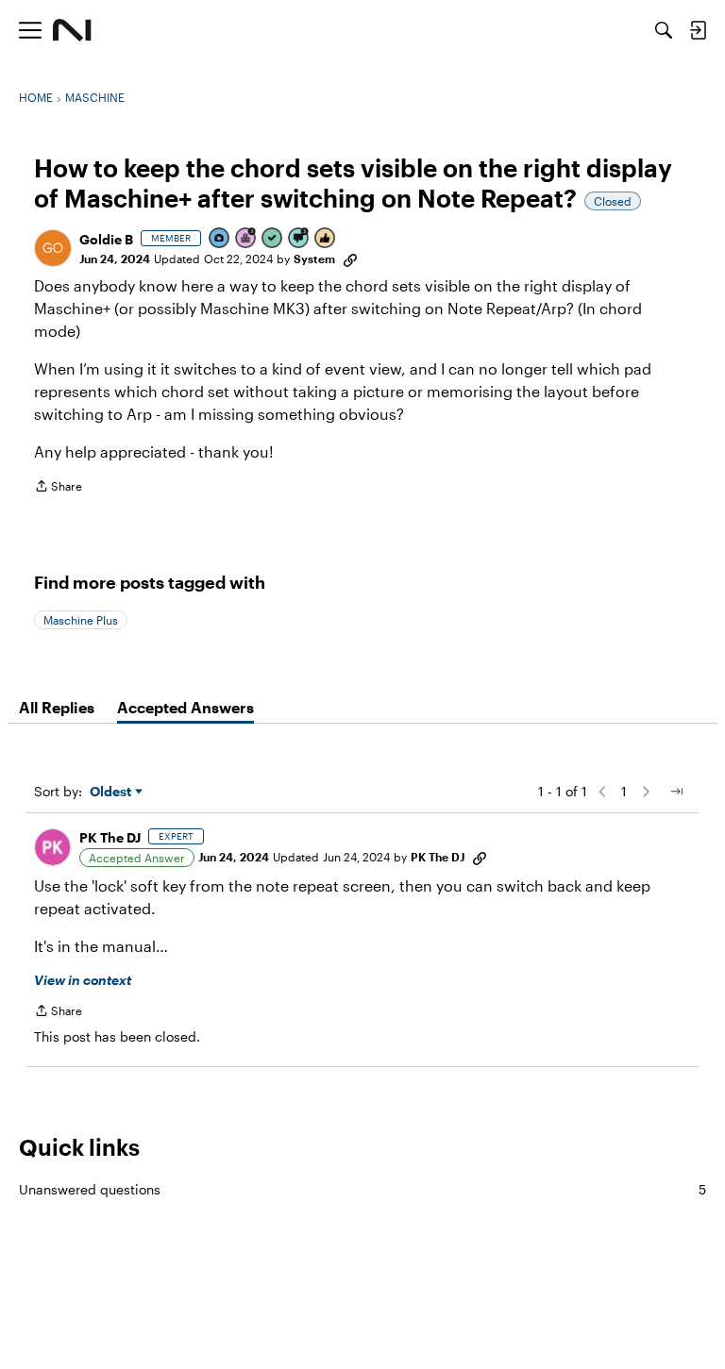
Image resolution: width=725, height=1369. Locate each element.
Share (58, 488)
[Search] (664, 30)
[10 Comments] (299, 239)
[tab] (57, 708)
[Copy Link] (350, 258)
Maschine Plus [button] (80, 619)
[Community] (72, 30)
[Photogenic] (220, 239)
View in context (82, 980)
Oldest (112, 792)
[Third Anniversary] (246, 239)
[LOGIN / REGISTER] (698, 30)
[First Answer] (272, 239)
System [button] (314, 258)
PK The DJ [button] (110, 837)
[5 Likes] (325, 239)
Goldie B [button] (106, 239)
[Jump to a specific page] (676, 791)
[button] (53, 248)
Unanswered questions (362, 1189)
